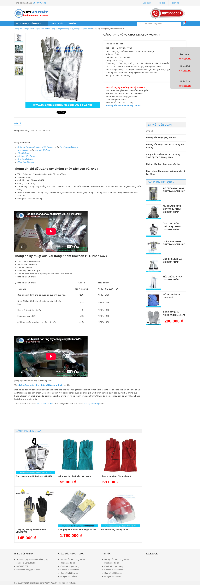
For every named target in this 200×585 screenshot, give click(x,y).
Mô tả (17, 123)
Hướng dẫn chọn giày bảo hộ (161, 137)
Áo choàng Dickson (69, 147)
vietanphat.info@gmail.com (28, 570)
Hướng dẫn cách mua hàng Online (123, 105)
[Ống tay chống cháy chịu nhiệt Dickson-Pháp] (153, 229)
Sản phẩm (28, 29)
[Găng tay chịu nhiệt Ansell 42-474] (153, 318)
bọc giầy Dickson (43, 150)
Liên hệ (175, 3)
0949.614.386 (185, 59)
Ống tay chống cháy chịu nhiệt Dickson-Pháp (172, 226)
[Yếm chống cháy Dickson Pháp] (153, 282)
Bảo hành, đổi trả (67, 563)
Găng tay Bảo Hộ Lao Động (44, 29)
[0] (184, 24)
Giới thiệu (147, 3)
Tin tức (162, 3)
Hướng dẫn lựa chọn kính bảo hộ (163, 164)
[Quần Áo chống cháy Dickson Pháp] (153, 247)
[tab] (17, 123)
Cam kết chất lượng (69, 573)
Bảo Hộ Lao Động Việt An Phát (42, 583)
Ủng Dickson (23, 150)
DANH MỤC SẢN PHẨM (30, 24)
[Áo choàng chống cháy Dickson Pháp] (153, 194)
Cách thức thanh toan (69, 570)
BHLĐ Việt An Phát (45, 403)
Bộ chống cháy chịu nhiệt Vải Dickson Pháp (41, 385)
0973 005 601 (39, 3)
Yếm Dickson (23, 153)
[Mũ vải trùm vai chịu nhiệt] (153, 300)
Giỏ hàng (72, 24)
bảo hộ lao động (91, 403)
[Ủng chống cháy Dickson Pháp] (153, 265)
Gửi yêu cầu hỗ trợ (68, 576)
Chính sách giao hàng (69, 566)
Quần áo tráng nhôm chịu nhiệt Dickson (35, 147)
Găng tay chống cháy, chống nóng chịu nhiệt (74, 29)
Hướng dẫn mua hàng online (72, 559)
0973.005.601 (185, 86)
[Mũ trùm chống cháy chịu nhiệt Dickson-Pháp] (153, 212)
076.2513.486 (185, 71)
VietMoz (72, 583)
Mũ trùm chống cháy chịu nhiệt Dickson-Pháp (172, 209)
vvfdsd (149, 131)
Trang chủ (56, 24)
